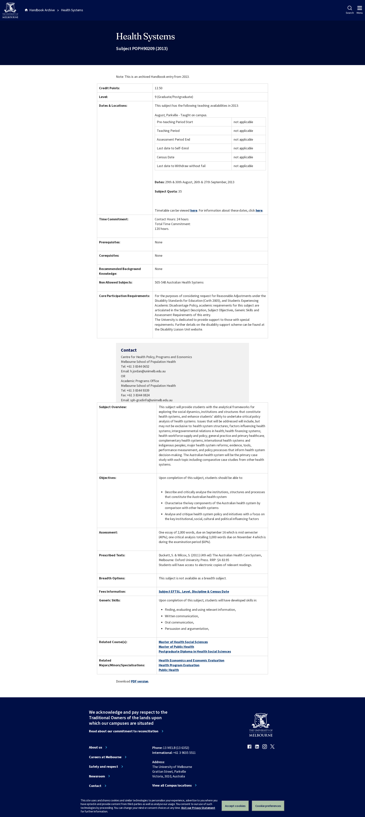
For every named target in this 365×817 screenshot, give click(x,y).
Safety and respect (103, 766)
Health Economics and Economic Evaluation (192, 660)
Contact (95, 786)
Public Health (169, 670)
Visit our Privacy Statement (198, 808)
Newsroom (97, 776)
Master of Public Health (176, 646)
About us (95, 747)
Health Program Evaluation (179, 665)
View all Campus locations (172, 785)
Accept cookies (235, 806)
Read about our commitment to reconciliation (123, 731)
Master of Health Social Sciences (183, 642)
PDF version (139, 681)
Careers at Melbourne (105, 757)
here (193, 210)
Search (350, 12)
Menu (360, 12)
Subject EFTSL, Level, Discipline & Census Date (194, 591)
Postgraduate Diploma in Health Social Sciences (195, 651)
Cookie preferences (268, 806)
